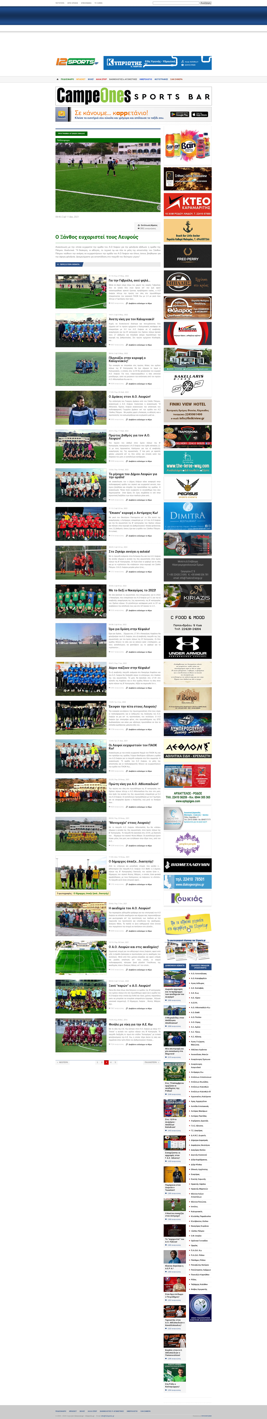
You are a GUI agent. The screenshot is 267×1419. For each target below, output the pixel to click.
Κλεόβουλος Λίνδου (199, 1221)
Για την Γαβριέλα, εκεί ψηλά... (129, 280)
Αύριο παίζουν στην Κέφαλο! (129, 668)
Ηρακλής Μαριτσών (199, 1189)
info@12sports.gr (107, 1416)
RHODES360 (206, 1416)
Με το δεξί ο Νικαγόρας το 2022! (132, 590)
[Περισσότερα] (81, 277)
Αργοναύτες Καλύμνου (201, 1097)
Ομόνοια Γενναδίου (199, 1241)
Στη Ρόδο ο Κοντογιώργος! (172, 1385)
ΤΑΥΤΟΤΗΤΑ (59, 3)
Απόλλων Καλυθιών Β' (201, 1092)
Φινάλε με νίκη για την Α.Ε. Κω (131, 1024)
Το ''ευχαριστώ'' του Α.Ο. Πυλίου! (174, 1240)
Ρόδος (193, 1280)
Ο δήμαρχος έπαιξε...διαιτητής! (131, 861)
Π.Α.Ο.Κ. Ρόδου (197, 1255)
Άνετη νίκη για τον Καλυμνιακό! (131, 319)
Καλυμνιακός (196, 1212)
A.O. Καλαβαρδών (199, 978)
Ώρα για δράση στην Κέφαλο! (129, 629)
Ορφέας (194, 1245)
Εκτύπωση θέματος (147, 225)
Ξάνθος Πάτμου (197, 1231)
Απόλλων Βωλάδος (199, 1082)
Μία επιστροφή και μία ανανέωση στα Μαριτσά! (174, 1051)
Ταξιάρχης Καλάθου (199, 1284)
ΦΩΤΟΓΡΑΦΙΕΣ (161, 79)
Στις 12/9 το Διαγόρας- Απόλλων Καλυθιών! (170, 1123)
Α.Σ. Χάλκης (196, 1037)
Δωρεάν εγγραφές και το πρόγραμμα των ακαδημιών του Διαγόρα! (174, 993)
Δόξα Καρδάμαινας (199, 1160)
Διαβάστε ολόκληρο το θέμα (139, 303)
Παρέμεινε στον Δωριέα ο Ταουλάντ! (173, 1187)
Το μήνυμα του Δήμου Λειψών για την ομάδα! (133, 475)
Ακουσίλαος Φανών (199, 1054)
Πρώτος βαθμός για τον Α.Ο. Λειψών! (129, 436)
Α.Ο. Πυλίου (196, 1017)
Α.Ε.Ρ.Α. (194, 1003)
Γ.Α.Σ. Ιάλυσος (197, 1126)
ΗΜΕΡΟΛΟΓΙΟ (146, 79)
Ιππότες (194, 1207)
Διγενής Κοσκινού (199, 1155)
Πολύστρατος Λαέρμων (201, 1270)
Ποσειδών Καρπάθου (200, 1275)
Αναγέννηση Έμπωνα (200, 1059)
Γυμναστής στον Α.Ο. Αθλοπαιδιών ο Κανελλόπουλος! (174, 1322)
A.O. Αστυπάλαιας (199, 974)
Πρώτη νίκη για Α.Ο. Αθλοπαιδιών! (133, 784)
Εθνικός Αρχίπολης (199, 1169)
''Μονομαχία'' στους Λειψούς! (129, 823)
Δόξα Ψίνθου (196, 1165)
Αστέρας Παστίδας (199, 1116)
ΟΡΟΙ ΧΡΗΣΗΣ (72, 3)
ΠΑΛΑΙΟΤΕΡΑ (152, 1062)
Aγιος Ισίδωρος (197, 983)
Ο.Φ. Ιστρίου (196, 1236)
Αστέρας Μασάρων (199, 1111)
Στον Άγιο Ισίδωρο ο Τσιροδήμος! (174, 1295)
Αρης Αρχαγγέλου (199, 1101)
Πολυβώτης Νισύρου (200, 1265)
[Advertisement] (133, 31)
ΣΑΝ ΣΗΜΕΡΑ (176, 79)
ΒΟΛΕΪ (90, 79)
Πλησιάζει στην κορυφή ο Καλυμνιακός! (127, 359)
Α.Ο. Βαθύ (195, 1012)
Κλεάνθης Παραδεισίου (201, 1216)
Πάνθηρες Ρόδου (198, 1260)
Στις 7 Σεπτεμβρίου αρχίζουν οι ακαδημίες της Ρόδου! (174, 1087)
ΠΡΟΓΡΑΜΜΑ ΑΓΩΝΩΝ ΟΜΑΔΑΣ (71, 133)
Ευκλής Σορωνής (198, 1179)
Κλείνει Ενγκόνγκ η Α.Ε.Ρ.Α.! (174, 1267)
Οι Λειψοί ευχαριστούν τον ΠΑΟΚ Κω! (133, 746)
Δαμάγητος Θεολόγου (200, 1145)
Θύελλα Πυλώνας (198, 1202)
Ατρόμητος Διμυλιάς (199, 1121)
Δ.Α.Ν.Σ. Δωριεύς (198, 1135)
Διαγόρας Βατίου (198, 1150)
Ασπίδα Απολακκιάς (200, 1106)
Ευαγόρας (195, 1174)
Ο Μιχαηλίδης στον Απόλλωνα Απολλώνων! (174, 1020)
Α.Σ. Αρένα (195, 1027)
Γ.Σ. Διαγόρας (197, 1130)
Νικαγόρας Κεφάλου (200, 1226)
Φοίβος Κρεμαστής (199, 1289)
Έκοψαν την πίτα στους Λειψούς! (133, 706)
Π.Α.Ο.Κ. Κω (196, 1250)
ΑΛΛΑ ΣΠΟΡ (101, 79)
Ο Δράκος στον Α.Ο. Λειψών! (129, 396)
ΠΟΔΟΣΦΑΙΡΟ (67, 79)
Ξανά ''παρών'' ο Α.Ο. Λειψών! (130, 986)
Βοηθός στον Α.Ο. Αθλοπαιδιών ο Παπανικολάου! (173, 1352)
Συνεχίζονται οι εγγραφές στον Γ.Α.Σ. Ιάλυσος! (172, 1155)
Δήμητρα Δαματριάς (199, 1140)
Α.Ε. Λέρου (195, 998)
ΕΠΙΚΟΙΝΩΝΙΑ (86, 3)
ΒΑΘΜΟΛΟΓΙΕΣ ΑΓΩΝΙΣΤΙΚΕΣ (112, 1411)
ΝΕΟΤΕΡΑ (62, 1062)
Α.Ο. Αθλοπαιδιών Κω (200, 1007)
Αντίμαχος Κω (197, 1072)
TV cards (98, 3)
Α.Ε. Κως (195, 993)
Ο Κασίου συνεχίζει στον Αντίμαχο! (174, 1214)
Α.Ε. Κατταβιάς (197, 988)
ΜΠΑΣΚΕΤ (80, 79)
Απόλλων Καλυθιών (200, 1087)
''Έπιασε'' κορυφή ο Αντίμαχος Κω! (133, 513)
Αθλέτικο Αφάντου (199, 1050)
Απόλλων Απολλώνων (201, 1077)
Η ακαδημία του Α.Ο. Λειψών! (129, 908)
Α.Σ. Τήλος (195, 1032)
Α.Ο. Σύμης (195, 1022)
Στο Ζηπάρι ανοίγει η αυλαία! (129, 551)
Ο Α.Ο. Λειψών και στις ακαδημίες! (134, 947)
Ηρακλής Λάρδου (198, 1184)
